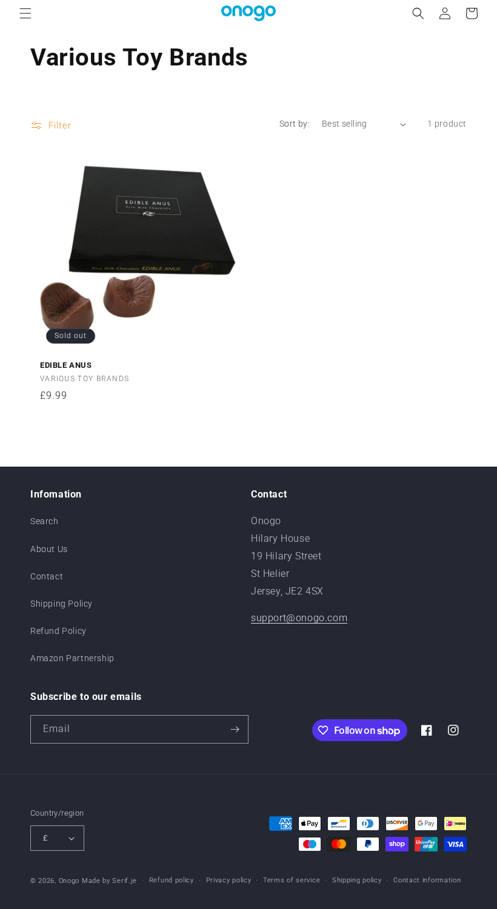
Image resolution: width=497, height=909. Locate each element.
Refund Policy (58, 631)
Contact (46, 576)
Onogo (69, 881)
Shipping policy (357, 880)
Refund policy (171, 880)
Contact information (427, 880)
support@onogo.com (299, 618)
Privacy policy (229, 880)
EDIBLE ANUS (66, 365)
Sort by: (294, 123)
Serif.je (124, 881)
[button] (25, 13)
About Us (49, 549)
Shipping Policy (61, 603)
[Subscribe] (234, 729)
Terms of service (291, 880)
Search (44, 521)
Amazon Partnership (72, 658)
